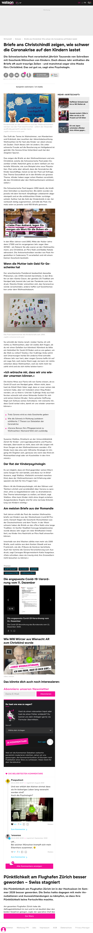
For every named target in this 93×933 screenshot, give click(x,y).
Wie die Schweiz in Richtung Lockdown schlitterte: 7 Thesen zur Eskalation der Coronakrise (26, 421)
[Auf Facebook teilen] (6, 75)
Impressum (44, 928)
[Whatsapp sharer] (14, 631)
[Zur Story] (46, 896)
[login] (3, 929)
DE (79, 3)
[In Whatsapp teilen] (11, 75)
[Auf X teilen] (11, 631)
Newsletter (8, 928)
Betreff (8, 725)
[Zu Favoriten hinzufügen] (28, 75)
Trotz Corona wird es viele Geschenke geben (28, 414)
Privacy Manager (82, 928)
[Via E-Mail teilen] (17, 75)
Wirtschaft (8, 39)
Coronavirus (28, 573)
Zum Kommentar (18, 829)
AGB (55, 928)
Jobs (34, 928)
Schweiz (18, 39)
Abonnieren (45, 694)
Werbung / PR (23, 928)
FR (85, 3)
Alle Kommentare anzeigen (29, 866)
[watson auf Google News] (54, 75)
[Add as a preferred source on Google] (41, 75)
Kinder (34, 569)
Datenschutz (66, 928)
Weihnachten (11, 573)
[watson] (8, 2)
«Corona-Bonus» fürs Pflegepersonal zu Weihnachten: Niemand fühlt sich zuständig (27, 429)
